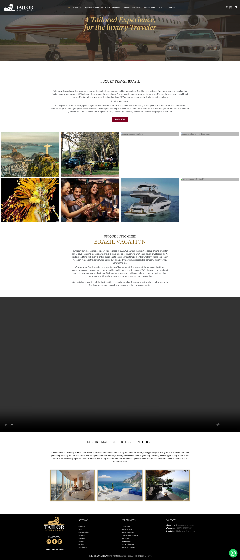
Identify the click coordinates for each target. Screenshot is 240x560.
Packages (81, 538)
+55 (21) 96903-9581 (186, 525)
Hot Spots (81, 535)
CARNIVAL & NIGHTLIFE (132, 7)
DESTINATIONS (149, 7)
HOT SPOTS (105, 7)
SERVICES (162, 7)
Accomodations (83, 532)
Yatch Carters (126, 526)
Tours (80, 529)
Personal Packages (128, 547)
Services (81, 544)
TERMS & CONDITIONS (98, 556)
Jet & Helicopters (128, 544)
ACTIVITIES (77, 7)
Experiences (82, 547)
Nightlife (81, 541)
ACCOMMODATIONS (92, 7)
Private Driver (126, 541)
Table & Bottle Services (130, 535)
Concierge (125, 538)
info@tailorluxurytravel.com (183, 531)
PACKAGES (116, 7)
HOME (68, 7)
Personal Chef (127, 529)
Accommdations (128, 532)
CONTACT (172, 7)
